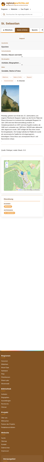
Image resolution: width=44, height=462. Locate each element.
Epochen (5, 45)
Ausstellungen (6, 401)
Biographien (5, 397)
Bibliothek (14, 9)
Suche (3, 438)
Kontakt (3, 444)
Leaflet (20, 190)
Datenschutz (5, 448)
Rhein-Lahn (5, 380)
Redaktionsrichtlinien (8, 427)
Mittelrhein (8, 206)
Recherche (5, 404)
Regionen (4, 9)
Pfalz (3, 374)
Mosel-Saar (5, 367)
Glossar (4, 407)
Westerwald (5, 383)
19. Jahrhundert (9, 213)
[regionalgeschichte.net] (15, 4)
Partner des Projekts (8, 424)
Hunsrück (4, 361)
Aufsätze (4, 394)
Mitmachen (5, 421)
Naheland (4, 371)
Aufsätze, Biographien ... (11, 61)
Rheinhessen (5, 377)
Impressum (5, 451)
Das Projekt (25, 9)
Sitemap (4, 441)
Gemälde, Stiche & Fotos (11, 69)
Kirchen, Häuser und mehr (12, 53)
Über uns (4, 418)
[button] (22, 173)
